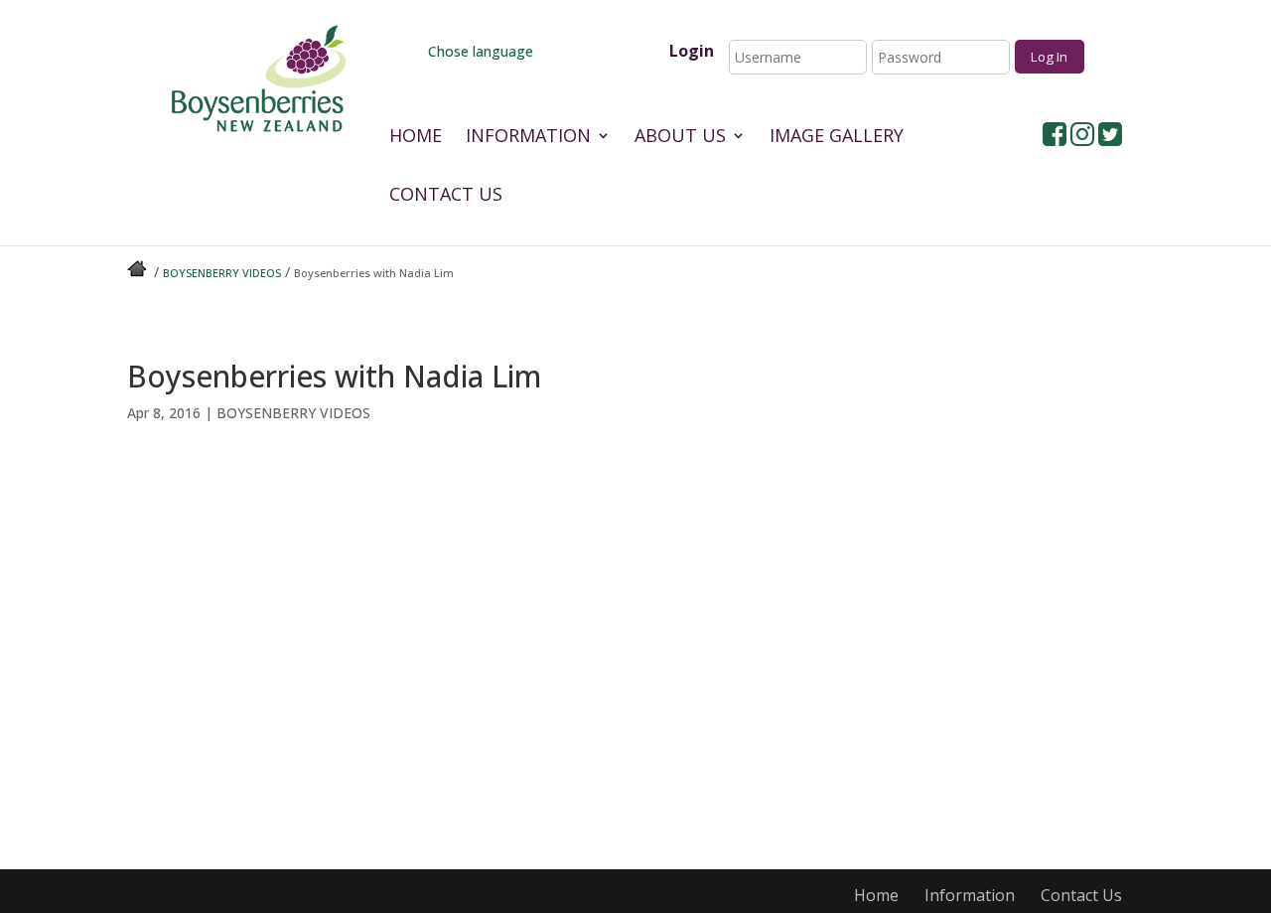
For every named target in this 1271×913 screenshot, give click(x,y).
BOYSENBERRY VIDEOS (293, 412)
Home (415, 137)
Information (528, 137)
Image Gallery (837, 137)
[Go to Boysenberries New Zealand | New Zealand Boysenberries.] (138, 272)
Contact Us (445, 196)
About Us (680, 137)
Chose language (478, 51)
